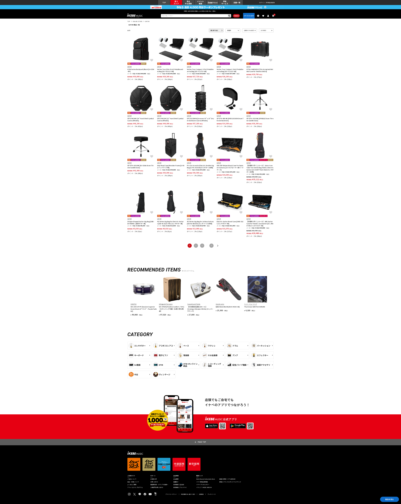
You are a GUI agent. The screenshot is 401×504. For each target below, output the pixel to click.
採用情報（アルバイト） (180, 487)
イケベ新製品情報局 (202, 482)
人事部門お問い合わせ (156, 487)
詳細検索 (236, 16)
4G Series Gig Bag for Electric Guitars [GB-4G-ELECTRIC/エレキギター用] (170, 222)
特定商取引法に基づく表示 (188, 494)
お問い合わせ (154, 482)
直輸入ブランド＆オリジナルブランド (230, 482)
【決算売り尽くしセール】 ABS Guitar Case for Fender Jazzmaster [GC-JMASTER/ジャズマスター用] (259, 223)
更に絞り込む (214, 30)
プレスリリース (211, 494)
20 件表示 (263, 30)
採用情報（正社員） (179, 484)
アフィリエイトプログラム (135, 487)
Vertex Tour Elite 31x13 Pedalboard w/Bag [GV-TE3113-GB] (170, 70)
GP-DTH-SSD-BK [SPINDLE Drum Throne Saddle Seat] (259, 119)
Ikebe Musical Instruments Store (205, 479)
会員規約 (201, 494)
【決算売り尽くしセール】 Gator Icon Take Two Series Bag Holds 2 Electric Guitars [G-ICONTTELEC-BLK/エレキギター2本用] (259, 168)
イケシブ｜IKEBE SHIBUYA (204, 487)
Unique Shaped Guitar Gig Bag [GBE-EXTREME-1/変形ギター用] (140, 222)
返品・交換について (133, 482)
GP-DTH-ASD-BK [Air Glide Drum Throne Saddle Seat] (140, 166)
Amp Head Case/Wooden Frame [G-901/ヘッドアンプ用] (170, 166)
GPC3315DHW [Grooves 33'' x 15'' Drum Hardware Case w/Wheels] (200, 119)
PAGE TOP (202, 442)
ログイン (262, 2)
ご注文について (131, 479)
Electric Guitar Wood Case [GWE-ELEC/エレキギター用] (230, 222)
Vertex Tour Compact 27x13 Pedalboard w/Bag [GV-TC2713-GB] (200, 70)
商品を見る (389, 499)
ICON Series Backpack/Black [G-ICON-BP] (140, 70)
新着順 (229, 30)
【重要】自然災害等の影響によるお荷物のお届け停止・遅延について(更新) (200, 11)
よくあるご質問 (131, 484)
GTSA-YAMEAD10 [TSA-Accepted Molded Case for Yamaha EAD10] (259, 70)
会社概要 (175, 479)
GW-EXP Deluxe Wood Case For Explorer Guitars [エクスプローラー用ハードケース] (230, 167)
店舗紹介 (175, 482)
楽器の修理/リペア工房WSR (227, 479)
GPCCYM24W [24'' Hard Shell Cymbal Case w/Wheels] (140, 119)
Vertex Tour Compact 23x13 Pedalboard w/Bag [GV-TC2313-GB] (230, 70)
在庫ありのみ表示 (249, 30)
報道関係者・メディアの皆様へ (159, 484)
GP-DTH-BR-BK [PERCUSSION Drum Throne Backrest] (230, 119)
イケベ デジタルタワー (202, 484)
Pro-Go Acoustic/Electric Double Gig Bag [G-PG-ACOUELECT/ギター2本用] (200, 166)
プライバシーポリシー (171, 494)
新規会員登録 (270, 2)
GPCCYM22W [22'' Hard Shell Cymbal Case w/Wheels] (170, 119)
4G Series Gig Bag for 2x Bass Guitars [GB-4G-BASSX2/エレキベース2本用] (200, 222)
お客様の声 (153, 479)
